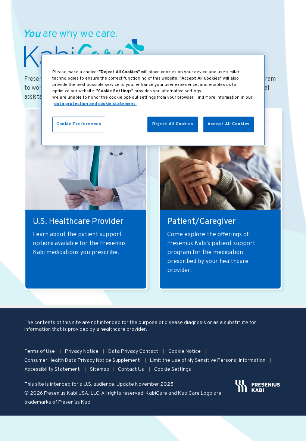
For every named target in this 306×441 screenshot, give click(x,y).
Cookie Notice (185, 351)
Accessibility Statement (52, 369)
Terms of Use (40, 351)
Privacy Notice (82, 351)
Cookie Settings (172, 369)
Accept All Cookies (228, 124)
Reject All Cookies (172, 124)
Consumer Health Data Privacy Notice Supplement (82, 360)
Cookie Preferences (78, 124)
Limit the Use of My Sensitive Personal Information (208, 360)
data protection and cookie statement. (95, 104)
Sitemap (99, 369)
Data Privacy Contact (133, 351)
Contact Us (131, 369)
